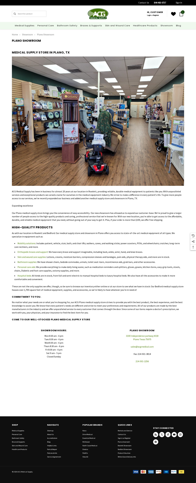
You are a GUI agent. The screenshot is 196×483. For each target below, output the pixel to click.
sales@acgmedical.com (142, 346)
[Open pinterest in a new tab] (155, 441)
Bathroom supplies (27, 262)
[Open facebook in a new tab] (168, 434)
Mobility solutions (26, 243)
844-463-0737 (160, 2)
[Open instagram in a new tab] (180, 434)
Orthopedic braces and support (33, 251)
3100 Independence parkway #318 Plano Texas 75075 (142, 337)
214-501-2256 (142, 361)
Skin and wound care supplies (32, 257)
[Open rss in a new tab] (155, 434)
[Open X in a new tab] (161, 434)
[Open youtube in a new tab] (174, 434)
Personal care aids (26, 267)
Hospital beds (24, 275)
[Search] (15, 13)
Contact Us (143, 2)
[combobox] (29, 14)
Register (156, 15)
